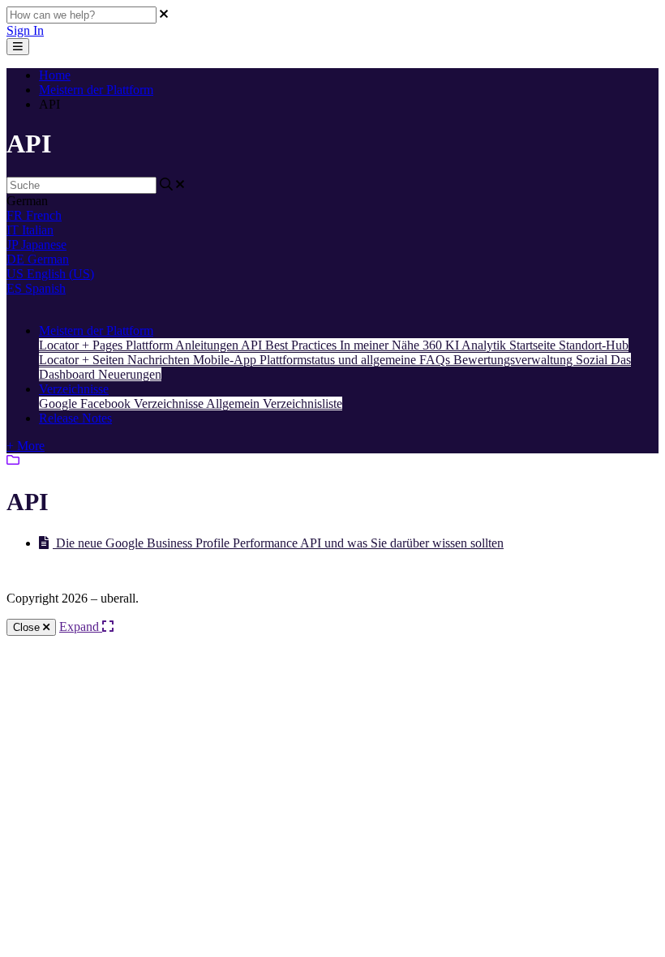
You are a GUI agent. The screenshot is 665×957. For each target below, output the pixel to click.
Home (55, 75)
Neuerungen (129, 374)
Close (28, 627)
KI (453, 345)
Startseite (534, 345)
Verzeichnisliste (302, 403)
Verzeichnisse (74, 389)
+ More (25, 446)
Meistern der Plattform (96, 90)
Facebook (107, 403)
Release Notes (75, 418)
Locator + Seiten (83, 360)
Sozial (593, 360)
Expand (80, 626)
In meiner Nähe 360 (392, 345)
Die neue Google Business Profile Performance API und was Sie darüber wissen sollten (278, 543)
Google (59, 403)
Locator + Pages (82, 345)
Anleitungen (208, 345)
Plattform (150, 345)
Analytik (485, 345)
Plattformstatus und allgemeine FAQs (356, 360)
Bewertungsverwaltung (514, 360)
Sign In (25, 30)
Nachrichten (160, 360)
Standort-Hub (594, 345)
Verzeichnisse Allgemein (198, 403)
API (253, 345)
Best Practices (302, 345)
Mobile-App (226, 360)
